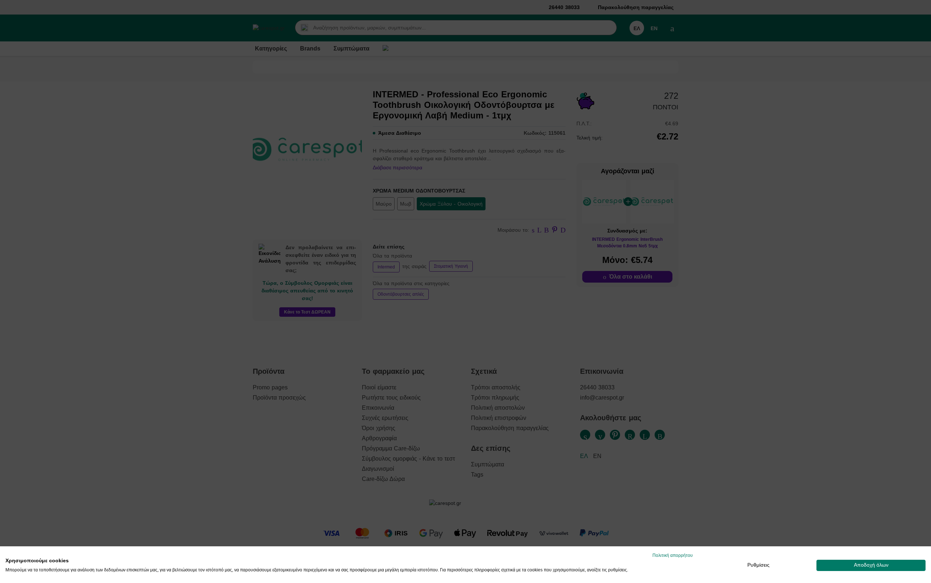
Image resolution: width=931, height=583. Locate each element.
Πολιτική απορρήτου (672, 555)
